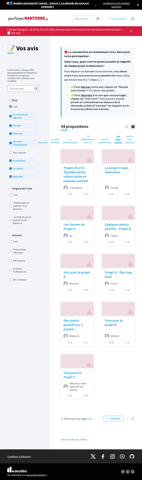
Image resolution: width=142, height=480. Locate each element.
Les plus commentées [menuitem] (105, 141)
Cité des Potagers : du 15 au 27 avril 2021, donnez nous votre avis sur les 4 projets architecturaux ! (64, 29)
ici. (101, 79)
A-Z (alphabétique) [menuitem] (70, 141)
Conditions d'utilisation (19, 456)
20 (89, 418)
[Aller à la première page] (30, 18)
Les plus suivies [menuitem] (118, 139)
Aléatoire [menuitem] (43, 142)
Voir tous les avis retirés (74, 439)
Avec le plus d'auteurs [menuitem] (130, 139)
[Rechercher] (98, 18)
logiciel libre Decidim (37, 475)
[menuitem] (23, 88)
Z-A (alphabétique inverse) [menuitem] (88, 139)
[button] (13, 100)
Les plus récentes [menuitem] (55, 141)
